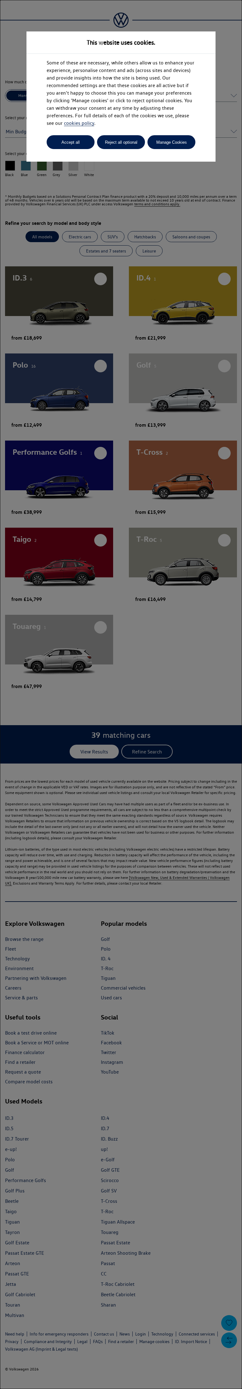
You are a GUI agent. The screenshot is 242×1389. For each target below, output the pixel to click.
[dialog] (121, 694)
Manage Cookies (171, 142)
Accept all (70, 142)
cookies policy (79, 123)
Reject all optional (121, 142)
